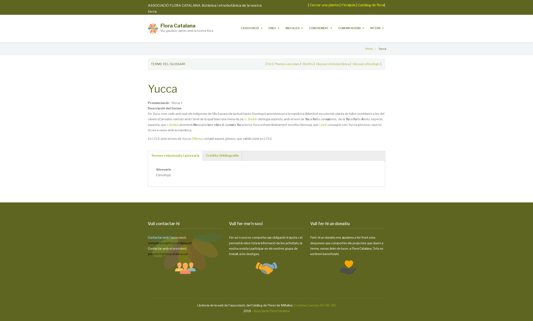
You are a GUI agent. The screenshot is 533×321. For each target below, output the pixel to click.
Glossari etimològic (366, 64)
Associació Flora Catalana (272, 311)
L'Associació (250, 28)
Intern (375, 28)
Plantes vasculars (287, 64)
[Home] (153, 28)
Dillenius (198, 139)
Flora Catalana (178, 26)
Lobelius (173, 125)
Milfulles (293, 28)
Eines (272, 28)
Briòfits (308, 64)
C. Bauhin (251, 119)
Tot (269, 64)
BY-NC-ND (315, 305)
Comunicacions (349, 28)
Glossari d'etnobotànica (333, 64)
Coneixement (319, 28)
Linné (323, 125)
